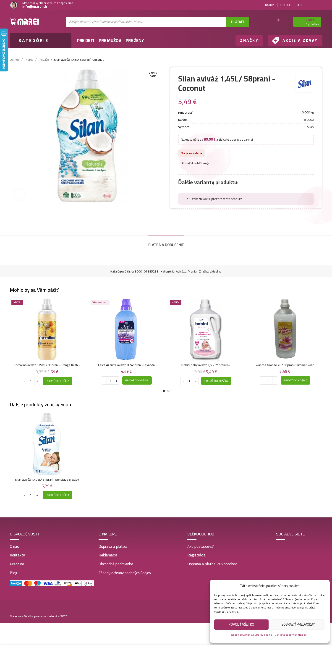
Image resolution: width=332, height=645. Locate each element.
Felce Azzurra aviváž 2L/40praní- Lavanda (126, 365)
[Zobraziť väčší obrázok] (19, 194)
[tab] (166, 242)
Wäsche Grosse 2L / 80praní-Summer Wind (285, 365)
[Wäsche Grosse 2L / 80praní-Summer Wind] (285, 329)
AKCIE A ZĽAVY (300, 40)
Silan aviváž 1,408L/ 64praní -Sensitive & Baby (47, 479)
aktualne (216, 271)
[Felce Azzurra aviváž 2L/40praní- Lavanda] (126, 329)
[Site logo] (24, 21)
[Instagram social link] (319, 5)
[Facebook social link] (314, 5)
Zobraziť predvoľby (298, 624)
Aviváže (44, 59)
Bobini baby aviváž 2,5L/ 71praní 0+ (205, 365)
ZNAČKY (249, 40)
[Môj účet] (286, 21)
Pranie (29, 59)
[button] (57, 381)
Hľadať (237, 21)
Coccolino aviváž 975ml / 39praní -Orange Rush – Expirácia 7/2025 (47, 367)
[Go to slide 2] (168, 391)
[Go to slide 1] (164, 391)
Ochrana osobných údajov (290, 634)
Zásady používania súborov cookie (251, 634)
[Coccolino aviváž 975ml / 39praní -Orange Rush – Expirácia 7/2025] (47, 329)
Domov (15, 59)
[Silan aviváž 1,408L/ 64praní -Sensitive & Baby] (47, 444)
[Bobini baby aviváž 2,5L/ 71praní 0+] (205, 329)
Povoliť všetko (241, 624)
